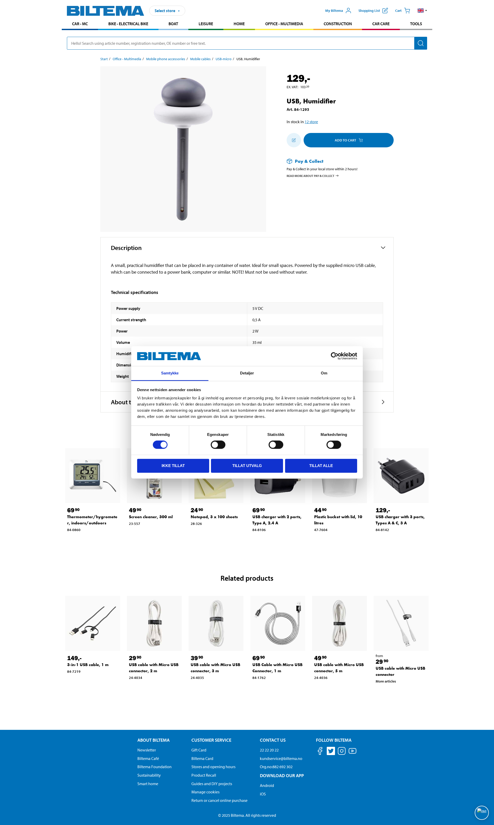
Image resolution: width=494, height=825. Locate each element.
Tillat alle (321, 465)
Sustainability (149, 775)
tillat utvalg (247, 465)
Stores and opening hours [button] (213, 766)
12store (311, 121)
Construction (338, 23)
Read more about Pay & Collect (310, 175)
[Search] (420, 43)
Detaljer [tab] (247, 373)
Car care (381, 23)
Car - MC (80, 23)
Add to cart (345, 140)
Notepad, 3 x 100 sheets (214, 516)
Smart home (147, 783)
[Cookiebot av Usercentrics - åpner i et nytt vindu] (334, 356)
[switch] (218, 445)
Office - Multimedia (284, 23)
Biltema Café (148, 758)
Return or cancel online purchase (219, 800)
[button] (422, 10)
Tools (416, 23)
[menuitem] (80, 24)
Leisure (206, 23)
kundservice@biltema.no (281, 758)
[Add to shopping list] (294, 140)
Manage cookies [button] (205, 791)
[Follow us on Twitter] (331, 752)
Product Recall (203, 775)
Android (267, 785)
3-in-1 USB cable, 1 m (88, 664)
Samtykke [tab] (170, 373)
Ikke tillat (173, 465)
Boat (173, 23)
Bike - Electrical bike (128, 23)
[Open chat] (481, 812)
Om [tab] (324, 373)
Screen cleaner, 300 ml (151, 516)
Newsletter (146, 749)
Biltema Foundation (154, 766)
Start (104, 59)
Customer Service (211, 740)
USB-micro (224, 59)
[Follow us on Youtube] (352, 753)
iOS (263, 793)
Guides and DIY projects (211, 783)
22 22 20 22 (269, 749)
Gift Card (198, 749)
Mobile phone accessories (165, 59)
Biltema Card (202, 758)
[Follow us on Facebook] (320, 752)
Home (239, 23)
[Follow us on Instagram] (342, 752)
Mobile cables (200, 59)
